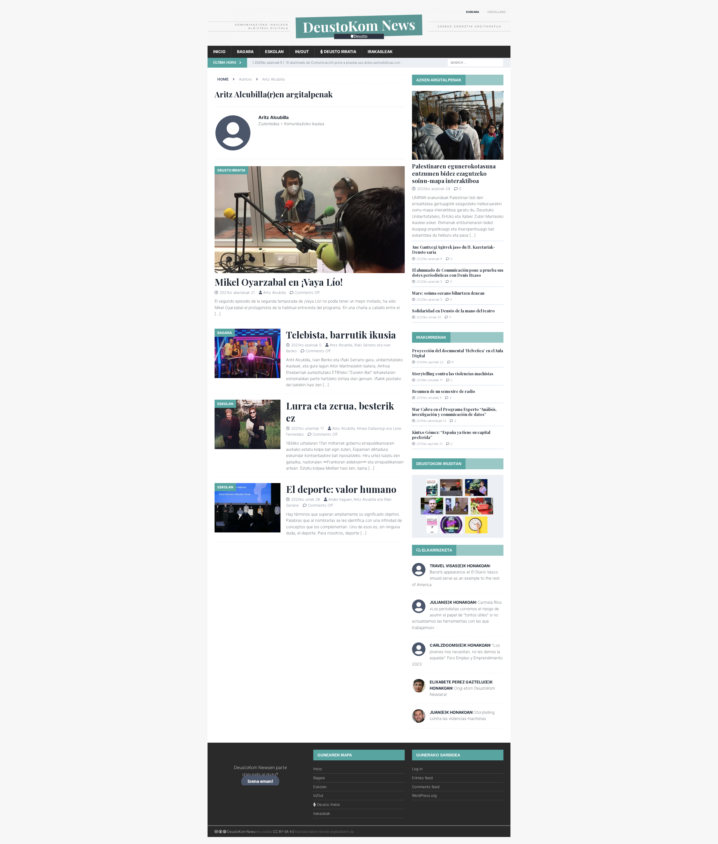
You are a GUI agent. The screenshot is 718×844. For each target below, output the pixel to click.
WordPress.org (424, 795)
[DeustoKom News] (359, 42)
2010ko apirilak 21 (429, 444)
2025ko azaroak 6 (429, 259)
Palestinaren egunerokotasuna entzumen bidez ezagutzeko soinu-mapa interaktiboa (454, 173)
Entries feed (422, 778)
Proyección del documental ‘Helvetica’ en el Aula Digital (457, 353)
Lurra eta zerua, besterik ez (340, 411)
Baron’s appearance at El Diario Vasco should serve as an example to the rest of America (456, 578)
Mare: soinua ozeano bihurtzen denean (448, 293)
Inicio (219, 51)
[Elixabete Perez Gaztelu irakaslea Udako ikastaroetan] (457, 506)
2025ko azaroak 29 (433, 188)
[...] (473, 235)
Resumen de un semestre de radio (443, 391)
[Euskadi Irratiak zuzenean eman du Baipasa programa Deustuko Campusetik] (482, 506)
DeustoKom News (241, 831)
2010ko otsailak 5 (428, 398)
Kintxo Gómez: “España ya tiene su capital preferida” (451, 435)
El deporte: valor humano (341, 489)
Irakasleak (380, 51)
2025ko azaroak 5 (429, 281)
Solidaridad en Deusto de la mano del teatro (453, 311)
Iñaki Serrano (365, 345)
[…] (218, 313)
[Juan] (418, 719)
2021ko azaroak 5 (306, 345)
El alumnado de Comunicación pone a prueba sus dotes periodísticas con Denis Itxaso (457, 272)
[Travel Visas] (418, 573)
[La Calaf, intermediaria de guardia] (451, 487)
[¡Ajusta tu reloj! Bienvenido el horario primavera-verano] (476, 524)
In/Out (302, 51)
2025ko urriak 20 (428, 317)
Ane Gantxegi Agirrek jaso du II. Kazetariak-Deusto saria (453, 249)
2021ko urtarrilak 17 (307, 428)
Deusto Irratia (339, 51)
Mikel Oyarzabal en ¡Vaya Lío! (279, 282)
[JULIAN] (418, 609)
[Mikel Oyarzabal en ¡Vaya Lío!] (310, 219)
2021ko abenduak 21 (237, 292)
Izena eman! (260, 781)
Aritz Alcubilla (274, 292)
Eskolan (274, 51)
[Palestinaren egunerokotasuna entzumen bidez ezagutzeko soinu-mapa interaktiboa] (457, 125)
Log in (417, 769)
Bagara (245, 51)
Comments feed (425, 786)
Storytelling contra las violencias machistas (452, 373)
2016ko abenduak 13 (431, 421)
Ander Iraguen (340, 499)
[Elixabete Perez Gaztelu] (418, 689)
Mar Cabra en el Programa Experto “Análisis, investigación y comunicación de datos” (454, 412)
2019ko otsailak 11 (429, 380)
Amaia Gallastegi (371, 428)
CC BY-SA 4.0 (283, 831)
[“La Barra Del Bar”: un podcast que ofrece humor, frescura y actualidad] (451, 524)
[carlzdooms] (418, 652)
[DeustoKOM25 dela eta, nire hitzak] (476, 487)
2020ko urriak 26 (305, 499)
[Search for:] (475, 62)
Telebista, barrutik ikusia (341, 334)
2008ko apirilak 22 (430, 362)
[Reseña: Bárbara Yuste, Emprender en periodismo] (432, 524)
